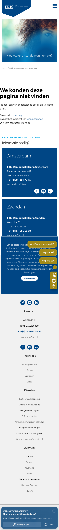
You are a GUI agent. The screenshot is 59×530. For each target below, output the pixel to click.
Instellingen (29, 272)
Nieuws (29, 456)
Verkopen (29, 375)
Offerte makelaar (29, 416)
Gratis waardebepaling (29, 398)
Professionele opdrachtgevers (29, 433)
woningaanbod (35, 119)
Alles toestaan (29, 278)
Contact (29, 462)
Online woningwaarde (29, 404)
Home (4, 68)
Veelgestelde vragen (29, 410)
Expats (30, 381)
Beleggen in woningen (29, 427)
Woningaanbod (29, 364)
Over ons (29, 467)
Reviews (29, 490)
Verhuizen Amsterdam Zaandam (30, 421)
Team (29, 473)
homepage (17, 115)
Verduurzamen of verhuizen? (29, 439)
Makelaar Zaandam (29, 485)
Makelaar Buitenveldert (29, 479)
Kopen (29, 370)
